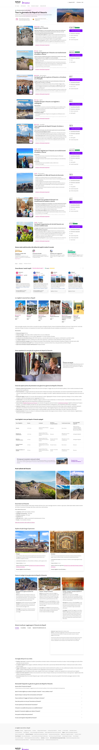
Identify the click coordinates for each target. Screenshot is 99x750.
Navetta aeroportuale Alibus (54, 734)
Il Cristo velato (65, 730)
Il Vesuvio (20, 263)
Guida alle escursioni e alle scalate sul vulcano (25, 522)
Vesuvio (59, 730)
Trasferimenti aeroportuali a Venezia (37, 739)
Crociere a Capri (78, 734)
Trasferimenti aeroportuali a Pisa (52, 739)
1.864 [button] (38, 26)
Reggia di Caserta (27, 730)
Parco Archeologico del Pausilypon (37, 732)
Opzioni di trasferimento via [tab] (39, 627)
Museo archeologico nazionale (71, 732)
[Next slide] (31, 36)
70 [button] (37, 197)
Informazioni (23, 5)
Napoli (16, 263)
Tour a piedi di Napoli (19, 737)
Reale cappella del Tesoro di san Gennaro (53, 732)
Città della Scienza (73, 730)
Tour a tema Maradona (25, 736)
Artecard (47, 737)
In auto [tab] (29, 627)
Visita (28, 5)
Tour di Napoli (75, 736)
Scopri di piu (17, 258)
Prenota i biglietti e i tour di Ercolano (58, 569)
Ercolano (34, 730)
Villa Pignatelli (26, 732)
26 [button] (37, 99)
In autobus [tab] (23, 627)
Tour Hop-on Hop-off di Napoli (55, 736)
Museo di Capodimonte (19, 734)
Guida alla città (43, 5)
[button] (18, 279)
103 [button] (38, 124)
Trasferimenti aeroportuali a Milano (22, 739)
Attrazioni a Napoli (34, 5)
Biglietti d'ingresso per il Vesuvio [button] (30, 403)
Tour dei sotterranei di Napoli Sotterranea (40, 736)
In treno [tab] (17, 627)
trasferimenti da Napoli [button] (63, 403)
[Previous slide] (18, 36)
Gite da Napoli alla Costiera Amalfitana (32, 737)
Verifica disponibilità (76, 30)
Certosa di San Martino (52, 730)
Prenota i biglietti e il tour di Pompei (23, 569)
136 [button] (38, 75)
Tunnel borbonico (18, 732)
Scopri (17, 5)
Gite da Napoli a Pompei (67, 736)
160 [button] (37, 50)
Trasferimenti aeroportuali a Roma (72, 737)
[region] (25, 36)
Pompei (21, 730)
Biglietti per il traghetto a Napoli (67, 734)
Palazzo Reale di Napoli (41, 730)
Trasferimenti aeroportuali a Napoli (40, 734)
